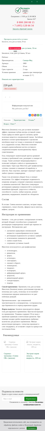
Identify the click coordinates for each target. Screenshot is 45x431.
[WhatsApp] (38, 115)
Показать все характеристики (13, 79)
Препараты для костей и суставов (16, 39)
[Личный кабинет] (41, 2)
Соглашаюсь (32, 428)
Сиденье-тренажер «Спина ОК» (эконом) (11, 356)
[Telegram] (41, 115)
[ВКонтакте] (30, 115)
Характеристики (19, 120)
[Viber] (35, 115)
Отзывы (31, 120)
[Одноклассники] (32, 115)
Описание (7, 120)
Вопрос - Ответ (10, 124)
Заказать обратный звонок (22, 29)
